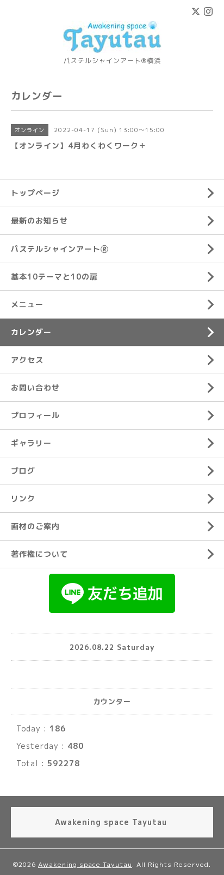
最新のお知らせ (39, 220)
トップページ (35, 193)
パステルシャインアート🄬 (60, 249)
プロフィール (35, 415)
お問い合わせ (35, 387)
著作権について (39, 554)
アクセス (27, 360)
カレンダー (31, 332)
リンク (23, 498)
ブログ (23, 471)
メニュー (27, 304)
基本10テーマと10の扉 (54, 276)
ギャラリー (31, 443)
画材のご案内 (35, 526)
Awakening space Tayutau (85, 864)
